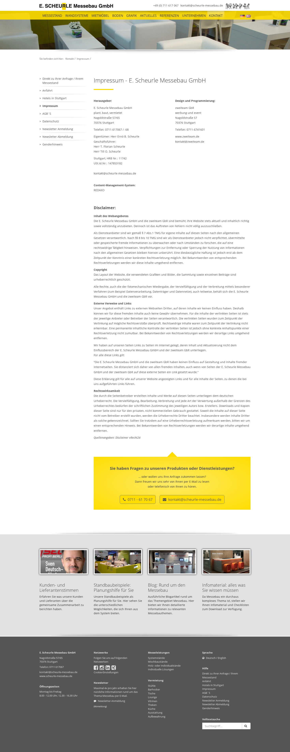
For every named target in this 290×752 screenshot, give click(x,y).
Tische (151, 693)
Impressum (83, 58)
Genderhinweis (52, 144)
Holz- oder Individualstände (164, 665)
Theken (152, 705)
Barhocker (154, 689)
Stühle (151, 685)
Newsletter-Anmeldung (111, 701)
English (222, 658)
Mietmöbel (100, 15)
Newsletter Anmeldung (57, 129)
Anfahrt (47, 90)
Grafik (131, 15)
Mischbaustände (157, 661)
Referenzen (169, 15)
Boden (117, 15)
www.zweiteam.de (187, 136)
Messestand (52, 15)
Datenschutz (50, 121)
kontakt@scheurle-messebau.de (202, 5)
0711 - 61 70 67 (139, 499)
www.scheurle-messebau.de (55, 676)
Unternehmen (194, 15)
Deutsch (211, 658)
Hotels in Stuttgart (54, 98)
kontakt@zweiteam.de (189, 141)
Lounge (152, 697)
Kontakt (216, 15)
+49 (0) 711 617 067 (166, 5)
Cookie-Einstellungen (106, 672)
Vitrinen (152, 701)
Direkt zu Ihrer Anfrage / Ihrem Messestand (62, 81)
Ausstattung (155, 712)
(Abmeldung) (100, 706)
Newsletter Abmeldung (57, 137)
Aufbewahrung (156, 716)
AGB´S (46, 113)
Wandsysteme (76, 15)
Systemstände (156, 658)
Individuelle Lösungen (161, 669)
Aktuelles (148, 15)
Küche (151, 709)
